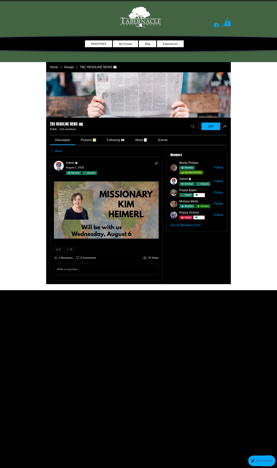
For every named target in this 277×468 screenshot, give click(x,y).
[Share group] (225, 126)
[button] (227, 22)
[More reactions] (69, 249)
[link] (62, 140)
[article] (106, 218)
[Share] (156, 163)
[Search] (193, 126)
